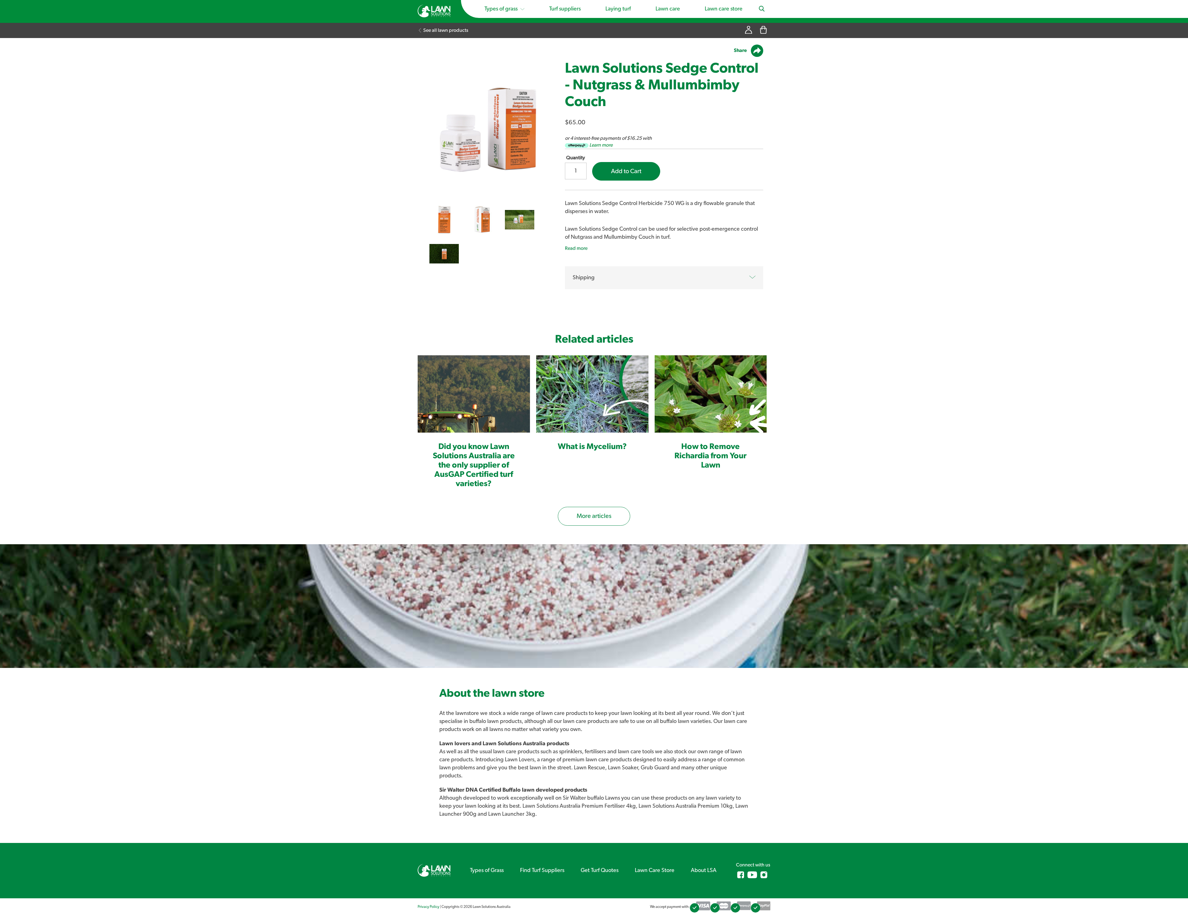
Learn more (601, 145)
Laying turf (618, 9)
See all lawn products (445, 30)
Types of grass (501, 9)
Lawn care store (723, 9)
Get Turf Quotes (599, 870)
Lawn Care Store (654, 870)
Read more (576, 248)
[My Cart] (763, 30)
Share (741, 50)
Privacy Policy (428, 907)
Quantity (575, 157)
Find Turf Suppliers (542, 870)
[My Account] (748, 30)
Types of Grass (487, 870)
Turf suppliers (565, 9)
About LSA (704, 870)
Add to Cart (626, 171)
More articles (594, 516)
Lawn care (668, 9)
